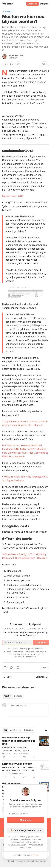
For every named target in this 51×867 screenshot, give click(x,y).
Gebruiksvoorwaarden (19, 839)
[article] (25, 747)
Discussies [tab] (28, 730)
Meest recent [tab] (15, 730)
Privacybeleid (37, 844)
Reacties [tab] (7, 696)
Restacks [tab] (18, 696)
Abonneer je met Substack (27, 830)
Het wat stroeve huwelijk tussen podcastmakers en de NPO (18, 740)
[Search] (46, 730)
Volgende (40, 677)
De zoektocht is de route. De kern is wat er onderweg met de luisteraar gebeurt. (18, 768)
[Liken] (5, 64)
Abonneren (32, 4)
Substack (10, 861)
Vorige (10, 677)
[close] (43, 788)
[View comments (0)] (11, 64)
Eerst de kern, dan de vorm (17, 763)
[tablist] (13, 696)
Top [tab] (5, 730)
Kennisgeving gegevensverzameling (24, 654)
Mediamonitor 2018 (12, 196)
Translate (8, 11)
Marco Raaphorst (16, 55)
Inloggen (44, 4)
